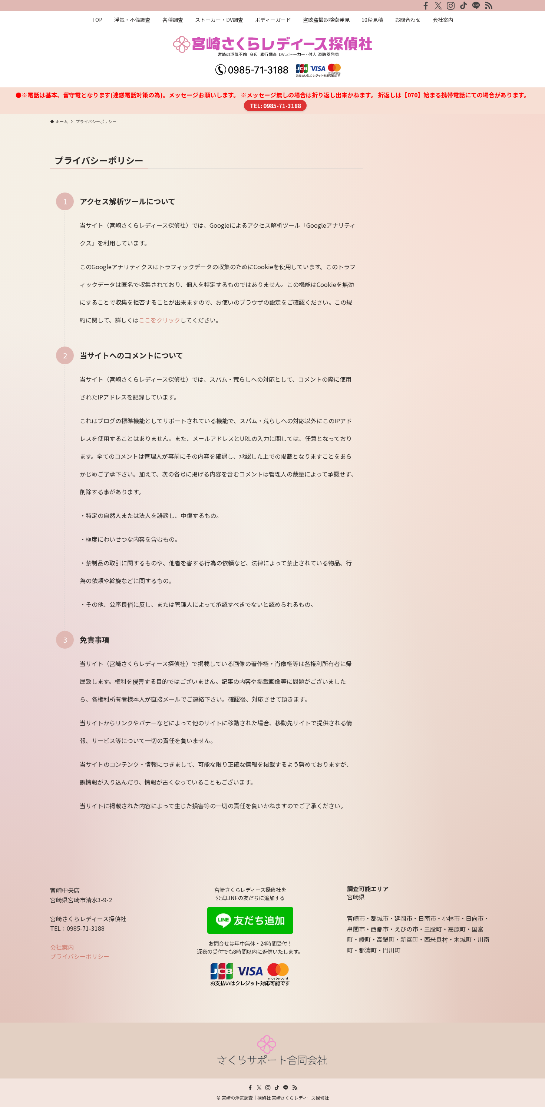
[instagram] (451, 5)
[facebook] (425, 5)
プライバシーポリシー (79, 956)
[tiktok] (463, 5)
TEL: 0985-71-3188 (275, 105)
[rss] (488, 5)
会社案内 (62, 947)
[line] (476, 5)
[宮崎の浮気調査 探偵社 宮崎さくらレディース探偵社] (272, 56)
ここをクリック (159, 319)
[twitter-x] (438, 5)
